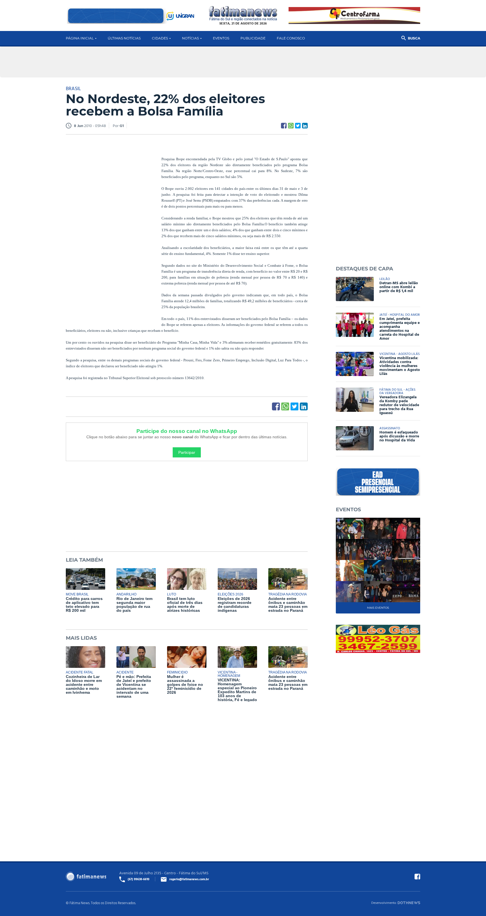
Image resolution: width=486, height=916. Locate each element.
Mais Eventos (378, 608)
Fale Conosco (291, 38)
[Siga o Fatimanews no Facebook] (417, 876)
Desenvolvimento (383, 902)
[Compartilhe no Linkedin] (305, 125)
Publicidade (253, 38)
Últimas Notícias (124, 38)
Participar (186, 452)
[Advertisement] (108, 226)
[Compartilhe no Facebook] (284, 125)
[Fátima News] (243, 13)
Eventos (221, 38)
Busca (414, 38)
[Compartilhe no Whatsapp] (291, 125)
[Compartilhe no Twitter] (298, 125)
